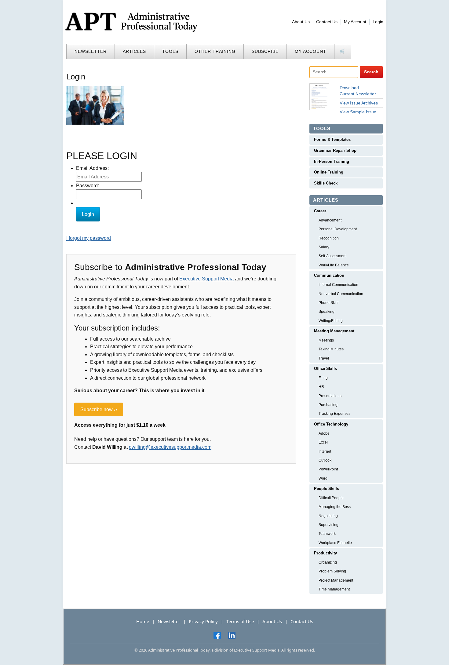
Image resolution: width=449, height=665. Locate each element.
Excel (323, 442)
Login (378, 21)
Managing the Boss (335, 507)
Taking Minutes (331, 349)
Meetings (326, 340)
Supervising (328, 525)
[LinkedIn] (231, 635)
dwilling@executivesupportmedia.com (170, 447)
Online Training (328, 172)
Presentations (330, 396)
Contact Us (327, 21)
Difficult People (331, 498)
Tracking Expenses (334, 413)
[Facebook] (217, 635)
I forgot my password (88, 238)
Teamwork (327, 534)
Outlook (325, 460)
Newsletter (91, 51)
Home (142, 621)
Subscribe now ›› (98, 409)
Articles (134, 51)
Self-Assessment (332, 256)
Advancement (330, 220)
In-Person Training (331, 161)
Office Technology (331, 424)
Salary (324, 247)
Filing (323, 378)
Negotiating (328, 516)
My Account (355, 21)
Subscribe (265, 51)
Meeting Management (334, 331)
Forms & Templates (332, 139)
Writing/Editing (331, 321)
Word (323, 478)
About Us (301, 21)
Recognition (329, 238)
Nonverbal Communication (341, 294)
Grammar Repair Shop (335, 150)
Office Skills (325, 368)
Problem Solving (332, 571)
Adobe (324, 433)
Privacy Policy (203, 621)
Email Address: (92, 168)
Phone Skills (329, 303)
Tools (170, 51)
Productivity (325, 553)
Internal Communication (338, 285)
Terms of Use (240, 621)
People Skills (326, 488)
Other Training (215, 51)
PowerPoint (328, 469)
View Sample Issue (358, 111)
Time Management (334, 589)
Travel (324, 358)
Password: (87, 185)
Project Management (336, 580)
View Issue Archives (359, 102)
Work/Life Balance (334, 265)
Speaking (326, 311)
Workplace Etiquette (335, 543)
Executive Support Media (206, 278)
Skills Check (326, 183)
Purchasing (328, 405)
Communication (329, 275)
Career (320, 211)
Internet (325, 451)
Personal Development (338, 229)
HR (321, 387)
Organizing (328, 562)
